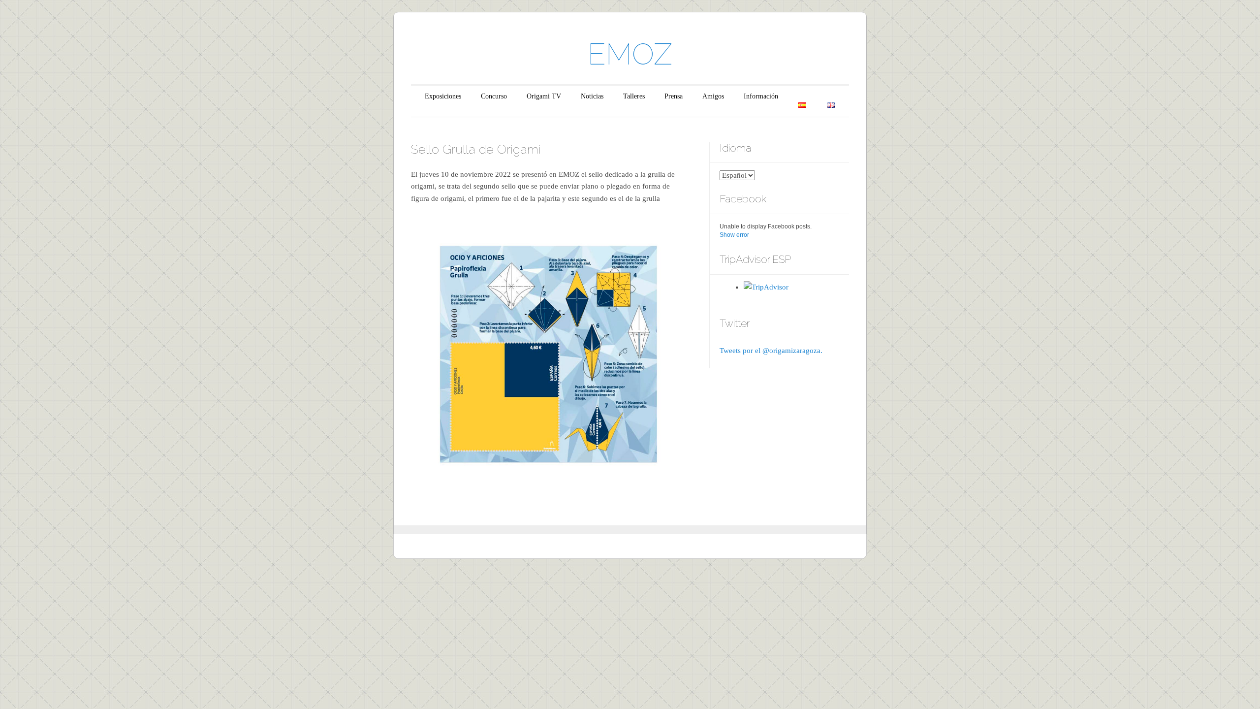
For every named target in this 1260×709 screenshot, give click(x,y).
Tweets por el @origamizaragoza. (771, 350)
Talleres (634, 96)
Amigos (713, 96)
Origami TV (544, 96)
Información (761, 96)
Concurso (494, 96)
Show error (734, 234)
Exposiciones (443, 96)
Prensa (673, 96)
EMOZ (630, 54)
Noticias (592, 96)
